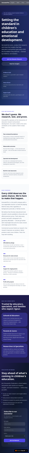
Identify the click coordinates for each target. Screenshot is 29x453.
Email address (7, 427)
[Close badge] (26, 450)
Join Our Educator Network (14, 59)
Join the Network (14, 440)
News (18, 2)
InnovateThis (5, 2)
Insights (12, 2)
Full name (6, 421)
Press (23, 2)
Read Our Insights (14, 64)
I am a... (5, 433)
